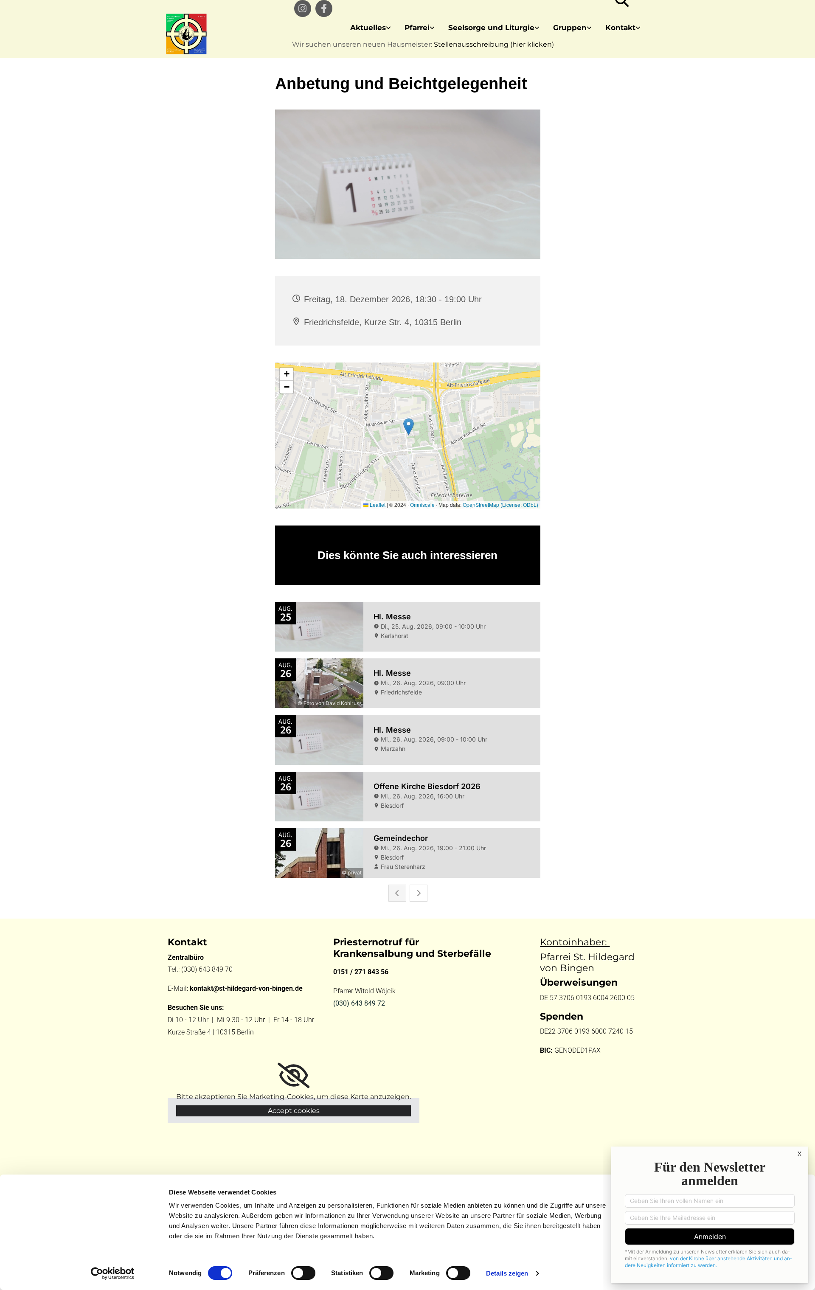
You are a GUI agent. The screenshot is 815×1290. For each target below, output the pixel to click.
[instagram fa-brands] (302, 8)
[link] (370, 28)
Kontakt (620, 27)
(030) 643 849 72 (359, 1003)
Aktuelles (368, 27)
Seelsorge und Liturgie (491, 27)
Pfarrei (417, 27)
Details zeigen (507, 1273)
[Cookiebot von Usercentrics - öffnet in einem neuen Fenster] (113, 1273)
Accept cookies (294, 1111)
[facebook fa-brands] (323, 8)
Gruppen (570, 27)
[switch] (303, 1273)
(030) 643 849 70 (207, 969)
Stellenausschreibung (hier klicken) (494, 44)
